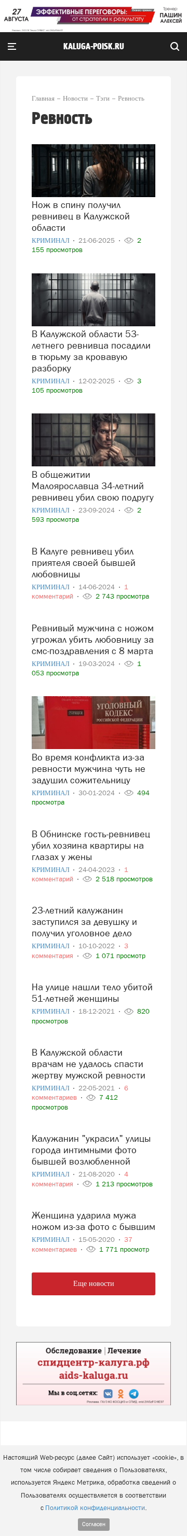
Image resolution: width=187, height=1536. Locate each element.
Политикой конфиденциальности (95, 1508)
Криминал (51, 240)
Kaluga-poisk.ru (93, 46)
